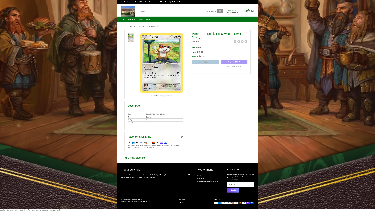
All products (133, 27)
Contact (148, 19)
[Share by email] (246, 41)
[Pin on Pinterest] (238, 41)
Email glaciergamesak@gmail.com (207, 181)
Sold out (205, 62)
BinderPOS (146, 201)
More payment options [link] (234, 66)
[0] (246, 11)
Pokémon (195, 42)
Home (123, 19)
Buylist (141, 19)
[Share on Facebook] (235, 41)
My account (231, 13)
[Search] (220, 11)
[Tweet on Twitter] (242, 41)
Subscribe (233, 190)
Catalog (130, 19)
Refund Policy (201, 178)
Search (199, 175)
